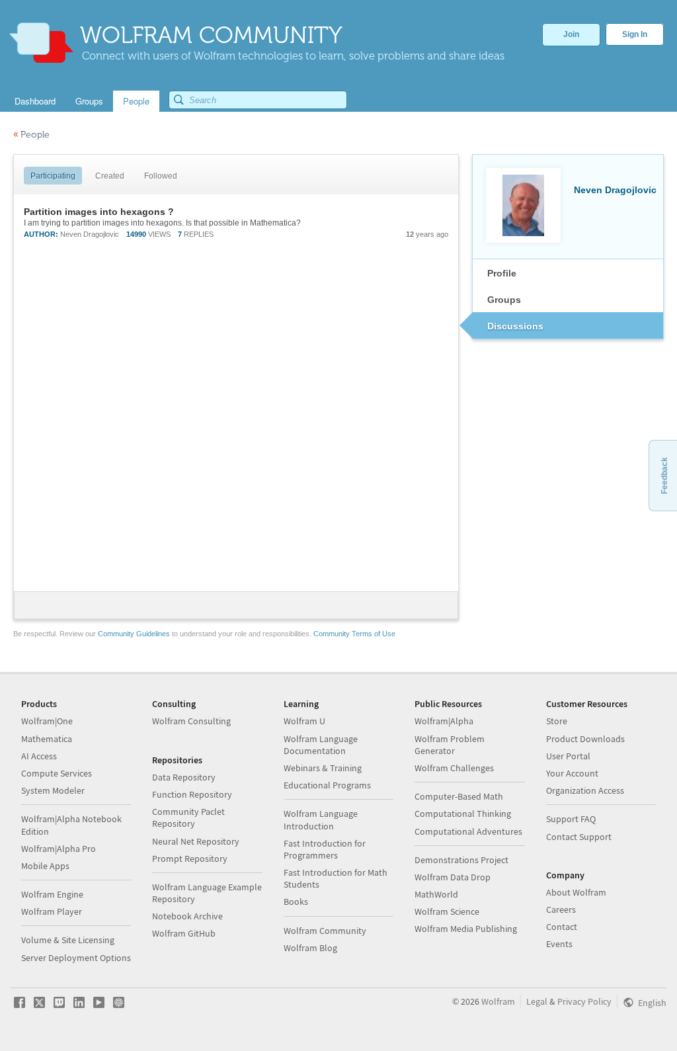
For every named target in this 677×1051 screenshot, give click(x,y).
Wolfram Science (447, 911)
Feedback (664, 475)
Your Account (572, 773)
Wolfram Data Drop (453, 877)
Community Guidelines (134, 634)
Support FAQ (571, 819)
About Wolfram (576, 892)
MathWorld (436, 894)
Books (296, 901)
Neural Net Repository (195, 841)
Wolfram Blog (310, 948)
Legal (536, 1001)
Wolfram (498, 1001)
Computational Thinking (463, 814)
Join (571, 34)
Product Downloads (585, 739)
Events (559, 944)
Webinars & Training (323, 768)
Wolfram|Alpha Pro (58, 849)
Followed (160, 176)
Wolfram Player (51, 911)
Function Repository (192, 794)
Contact (561, 927)
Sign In (634, 34)
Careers (561, 909)
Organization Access (585, 790)
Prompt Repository (189, 858)
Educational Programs (327, 785)
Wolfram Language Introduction (321, 819)
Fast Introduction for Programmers (325, 849)
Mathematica (46, 739)
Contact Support (579, 837)
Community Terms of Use (354, 634)
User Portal (568, 756)
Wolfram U (304, 721)
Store (556, 721)
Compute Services (56, 773)
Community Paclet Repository (188, 817)
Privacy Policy (584, 1001)
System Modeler (53, 790)
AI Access (39, 756)
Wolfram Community (325, 931)
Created (109, 176)
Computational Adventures (468, 831)
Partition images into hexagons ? (99, 211)
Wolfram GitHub (184, 933)
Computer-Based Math (459, 796)
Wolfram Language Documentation (321, 745)
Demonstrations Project (461, 860)
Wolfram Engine (52, 894)
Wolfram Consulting (191, 721)
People (31, 134)
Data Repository (184, 777)
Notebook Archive (187, 916)
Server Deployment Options (76, 958)
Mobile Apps (45, 866)
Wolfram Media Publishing (466, 929)
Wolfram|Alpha (444, 721)
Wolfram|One (47, 721)
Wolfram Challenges (454, 768)
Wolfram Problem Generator (450, 745)
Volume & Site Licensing (67, 940)
